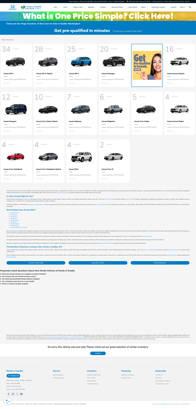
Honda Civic (14, 214)
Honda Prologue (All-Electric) (19, 227)
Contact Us (14, 376)
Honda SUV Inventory (98, 263)
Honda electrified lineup (105, 243)
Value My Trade (126, 378)
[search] (190, 7)
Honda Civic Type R (146, 236)
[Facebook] (8, 394)
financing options (171, 255)
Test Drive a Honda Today (35, 263)
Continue (98, 353)
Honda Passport (15, 220)
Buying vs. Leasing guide (149, 250)
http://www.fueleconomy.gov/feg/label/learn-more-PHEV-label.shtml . (64, 337)
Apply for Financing (127, 375)
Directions (158, 378)
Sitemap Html (42, 404)
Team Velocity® (163, 404)
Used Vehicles (91, 381)
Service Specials (58, 375)
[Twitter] (17, 394)
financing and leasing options (35, 204)
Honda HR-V (14, 218)
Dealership (160, 371)
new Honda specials (173, 250)
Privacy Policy (20, 404)
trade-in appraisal (11, 257)
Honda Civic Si (126, 236)
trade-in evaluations (99, 204)
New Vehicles (91, 378)
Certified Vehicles (92, 384)
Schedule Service (58, 378)
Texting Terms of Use (162, 384)
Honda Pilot (14, 222)
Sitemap (35, 404)
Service (56, 371)
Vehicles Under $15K (93, 375)
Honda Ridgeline (15, 224)
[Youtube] (21, 394)
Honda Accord (109, 199)
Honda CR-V (128, 199)
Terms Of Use (28, 404)
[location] (127, 1)
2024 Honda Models (160, 263)
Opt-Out (76, 404)
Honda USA (82, 404)
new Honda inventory (63, 192)
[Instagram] (13, 394)
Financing (126, 371)
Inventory (92, 371)
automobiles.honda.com (163, 381)
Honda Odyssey (15, 225)
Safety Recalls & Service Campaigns (63, 404)
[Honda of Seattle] (24, 7)
